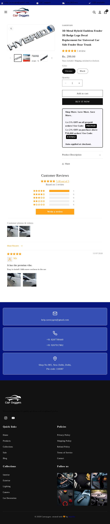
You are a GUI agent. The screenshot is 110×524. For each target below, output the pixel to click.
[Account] (100, 12)
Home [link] (5, 435)
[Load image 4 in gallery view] (35, 58)
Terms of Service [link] (64, 453)
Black (82, 71)
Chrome (68, 71)
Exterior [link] (6, 480)
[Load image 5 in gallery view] (44, 58)
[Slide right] (52, 58)
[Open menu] (6, 12)
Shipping (78, 61)
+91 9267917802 (55, 345)
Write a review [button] (55, 211)
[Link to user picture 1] (14, 280)
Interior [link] (6, 475)
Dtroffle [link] (71, 517)
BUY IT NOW (82, 101)
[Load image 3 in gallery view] (26, 58)
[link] (55, 400)
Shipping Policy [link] (64, 441)
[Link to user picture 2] (30, 280)
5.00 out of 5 (62, 181)
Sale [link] (5, 453)
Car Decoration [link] (9, 498)
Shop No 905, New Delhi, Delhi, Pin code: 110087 (55, 367)
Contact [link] (60, 458)
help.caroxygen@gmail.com (55, 320)
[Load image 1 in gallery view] (17, 58)
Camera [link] (6, 492)
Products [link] (7, 441)
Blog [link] (5, 458)
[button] (69, 51)
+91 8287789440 (55, 339)
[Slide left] (10, 58)
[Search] (94, 12)
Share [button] (67, 164)
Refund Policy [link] (63, 447)
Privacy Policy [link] (63, 435)
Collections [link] (8, 447)
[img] (14, 254)
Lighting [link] (7, 486)
